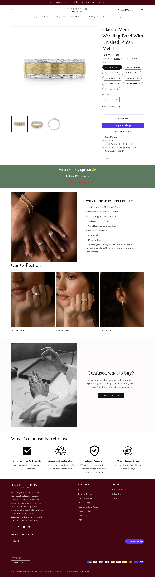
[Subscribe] (51, 541)
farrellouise (21, 571)
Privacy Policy (84, 503)
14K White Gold (131, 73)
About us (82, 490)
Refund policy (46, 571)
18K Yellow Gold (133, 84)
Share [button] (107, 159)
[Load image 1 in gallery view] (20, 124)
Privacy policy (59, 571)
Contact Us (82, 515)
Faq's (80, 520)
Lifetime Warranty (86, 498)
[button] (13, 10)
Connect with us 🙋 (111, 395)
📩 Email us (116, 494)
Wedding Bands (63, 330)
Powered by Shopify (32, 571)
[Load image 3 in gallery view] (54, 124)
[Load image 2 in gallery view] (37, 124)
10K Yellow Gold (133, 67)
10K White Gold (112, 67)
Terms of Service (85, 494)
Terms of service (72, 571)
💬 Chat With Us (119, 490)
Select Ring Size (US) (111, 107)
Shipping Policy (84, 511)
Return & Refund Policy (88, 507)
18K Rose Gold (111, 89)
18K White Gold (112, 84)
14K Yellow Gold (112, 78)
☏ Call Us (116, 498)
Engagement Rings (20, 330)
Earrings (104, 330)
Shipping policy (85, 571)
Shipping (117, 59)
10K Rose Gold (111, 73)
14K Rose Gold (132, 78)
